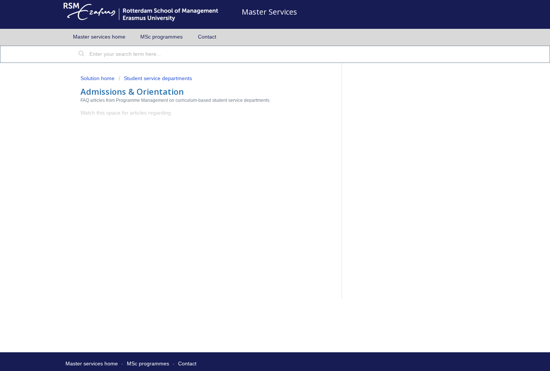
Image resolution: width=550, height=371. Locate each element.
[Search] (81, 54)
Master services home (99, 37)
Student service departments (158, 78)
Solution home (98, 78)
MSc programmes (161, 37)
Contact (207, 37)
